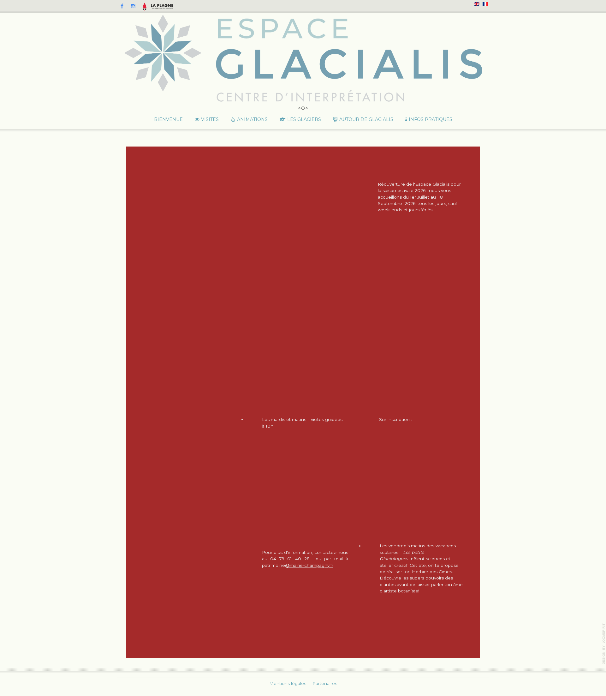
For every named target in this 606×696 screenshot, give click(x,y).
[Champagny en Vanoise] (162, 6)
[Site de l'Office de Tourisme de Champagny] (145, 7)
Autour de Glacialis (366, 119)
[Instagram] (133, 6)
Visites (210, 119)
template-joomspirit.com (604, 643)
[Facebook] (122, 6)
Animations (252, 119)
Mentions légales (287, 683)
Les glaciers (304, 119)
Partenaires (324, 683)
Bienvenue (168, 119)
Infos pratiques (430, 119)
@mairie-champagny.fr (309, 565)
